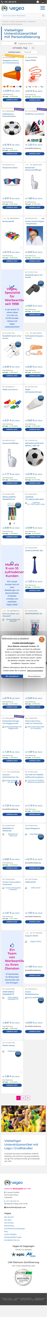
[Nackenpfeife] (12, 235)
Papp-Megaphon (32, 828)
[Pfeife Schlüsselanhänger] (34, 404)
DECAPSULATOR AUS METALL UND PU (34, 444)
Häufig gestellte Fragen (13, 1237)
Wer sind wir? (9, 1217)
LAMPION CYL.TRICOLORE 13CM (34, 498)
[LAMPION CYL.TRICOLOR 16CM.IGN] (12, 682)
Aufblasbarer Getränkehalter (9, 115)
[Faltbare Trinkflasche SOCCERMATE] (34, 682)
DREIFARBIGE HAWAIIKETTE (8, 993)
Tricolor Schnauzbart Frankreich (11, 883)
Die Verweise (9, 1223)
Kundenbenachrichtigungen (14, 1229)
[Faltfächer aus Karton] (34, 128)
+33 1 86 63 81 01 (12, 1201)
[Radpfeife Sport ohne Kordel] (12, 350)
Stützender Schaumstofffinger (33, 169)
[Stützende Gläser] (12, 182)
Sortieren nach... (14, 52)
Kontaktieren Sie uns (11, 1240)
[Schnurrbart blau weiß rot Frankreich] (34, 735)
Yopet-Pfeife (30, 60)
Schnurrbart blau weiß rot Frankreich (33, 722)
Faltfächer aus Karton (34, 114)
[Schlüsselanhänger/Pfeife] (34, 350)
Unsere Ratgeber (10, 1234)
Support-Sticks (31, 936)
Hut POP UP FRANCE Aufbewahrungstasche (35, 776)
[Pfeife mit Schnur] (12, 404)
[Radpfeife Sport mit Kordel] (34, 289)
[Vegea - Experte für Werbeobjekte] (12, 11)
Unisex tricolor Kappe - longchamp (34, 222)
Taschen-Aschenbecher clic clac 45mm (10, 777)
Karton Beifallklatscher (32, 993)
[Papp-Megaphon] (34, 843)
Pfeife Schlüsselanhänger (33, 390)
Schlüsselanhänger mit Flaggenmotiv (10, 722)
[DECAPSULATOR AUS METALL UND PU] (34, 457)
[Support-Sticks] (34, 950)
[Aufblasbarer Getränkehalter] (12, 128)
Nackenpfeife (8, 221)
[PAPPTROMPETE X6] (34, 628)
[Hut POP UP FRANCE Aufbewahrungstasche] (34, 789)
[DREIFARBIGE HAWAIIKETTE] (12, 1006)
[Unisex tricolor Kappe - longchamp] (34, 235)
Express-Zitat (12, 100)
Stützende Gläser (10, 168)
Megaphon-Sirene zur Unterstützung (11, 61)
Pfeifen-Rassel (8, 1045)
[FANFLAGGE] (34, 896)
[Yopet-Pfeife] (34, 74)
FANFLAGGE (30, 882)
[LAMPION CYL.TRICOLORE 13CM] (34, 511)
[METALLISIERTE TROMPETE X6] (12, 511)
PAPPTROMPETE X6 (33, 614)
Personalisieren (34, 676)
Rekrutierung (9, 1226)
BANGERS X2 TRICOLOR (8, 829)
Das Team (8, 1220)
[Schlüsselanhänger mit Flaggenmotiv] (12, 735)
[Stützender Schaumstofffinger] (34, 182)
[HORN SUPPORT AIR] (34, 565)
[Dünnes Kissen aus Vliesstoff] (12, 628)
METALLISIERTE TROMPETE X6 (9, 498)
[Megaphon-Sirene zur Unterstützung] (12, 74)
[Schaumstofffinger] (12, 457)
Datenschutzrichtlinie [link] (35, 671)
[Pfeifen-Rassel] (12, 1060)
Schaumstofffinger (10, 443)
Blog (6, 1231)
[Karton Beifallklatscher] (34, 1006)
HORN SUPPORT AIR (34, 551)
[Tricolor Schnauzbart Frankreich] (12, 896)
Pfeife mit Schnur (10, 389)
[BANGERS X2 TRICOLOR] (12, 843)
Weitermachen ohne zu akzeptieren (15, 638)
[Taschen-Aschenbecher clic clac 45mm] (12, 789)
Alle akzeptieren (12, 676)
